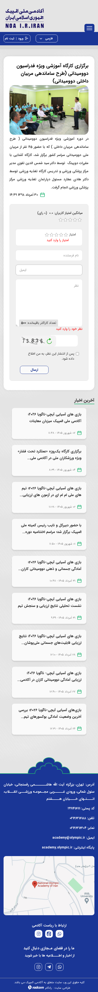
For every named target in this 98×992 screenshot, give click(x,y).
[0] (61, 220)
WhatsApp (60, 967)
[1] (47, 235)
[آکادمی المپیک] (49, 17)
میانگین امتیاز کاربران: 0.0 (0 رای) (60, 213)
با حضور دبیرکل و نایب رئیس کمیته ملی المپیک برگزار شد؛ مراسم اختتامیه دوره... (51, 528)
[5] (66, 235)
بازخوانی (49, 340)
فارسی (48, 38)
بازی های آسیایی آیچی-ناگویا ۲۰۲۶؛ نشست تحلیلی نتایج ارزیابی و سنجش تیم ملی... (49, 605)
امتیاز (74, 234)
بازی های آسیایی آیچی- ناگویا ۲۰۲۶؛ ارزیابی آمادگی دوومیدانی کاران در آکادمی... (49, 676)
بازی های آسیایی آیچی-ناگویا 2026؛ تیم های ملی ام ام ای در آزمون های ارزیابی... (50, 492)
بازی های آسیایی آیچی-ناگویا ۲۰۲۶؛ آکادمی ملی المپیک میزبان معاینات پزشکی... (54, 421)
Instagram (38, 967)
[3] (56, 235)
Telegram (49, 967)
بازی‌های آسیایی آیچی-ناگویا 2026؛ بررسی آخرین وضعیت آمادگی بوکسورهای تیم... (50, 713)
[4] (61, 235)
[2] (51, 235)
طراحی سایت (62, 988)
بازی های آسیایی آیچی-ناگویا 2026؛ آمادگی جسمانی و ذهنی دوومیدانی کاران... (49, 565)
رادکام (48, 988)
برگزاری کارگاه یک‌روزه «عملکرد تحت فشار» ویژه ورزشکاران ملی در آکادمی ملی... (49, 455)
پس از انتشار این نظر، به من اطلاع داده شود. (51, 356)
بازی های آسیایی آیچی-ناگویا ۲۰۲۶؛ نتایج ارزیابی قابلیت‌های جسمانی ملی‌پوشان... (50, 639)
